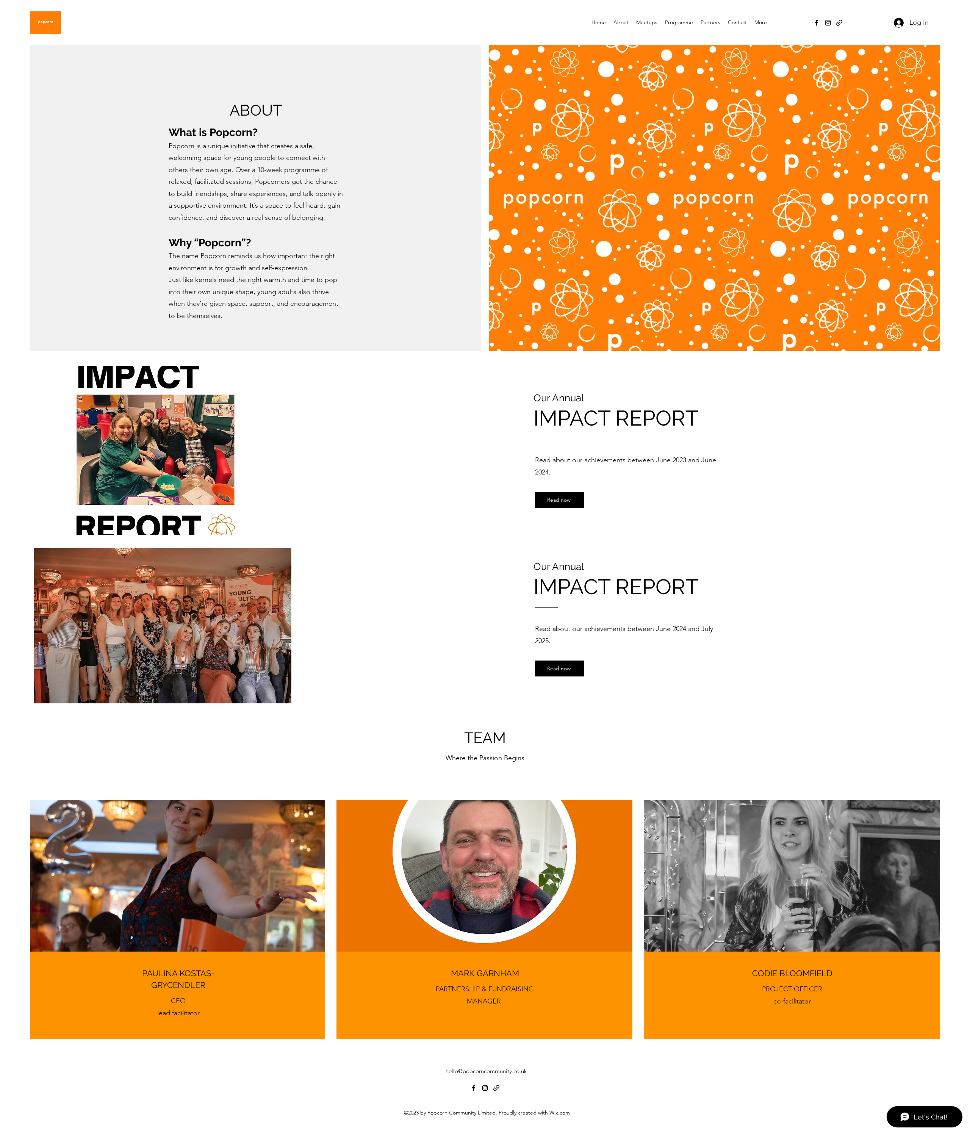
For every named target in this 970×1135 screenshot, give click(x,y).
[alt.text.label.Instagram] (828, 23)
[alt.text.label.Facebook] (816, 23)
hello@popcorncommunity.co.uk (486, 1071)
